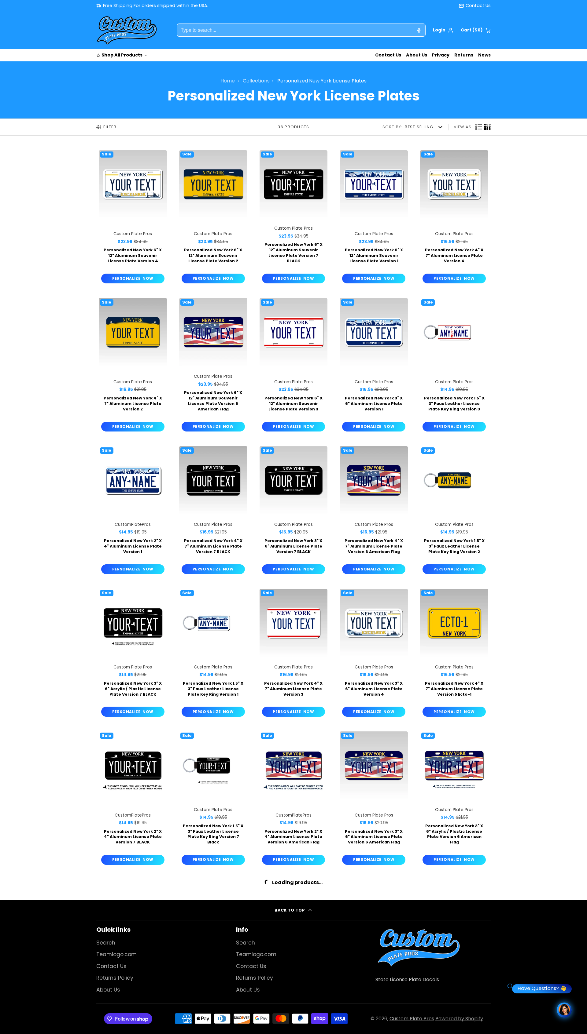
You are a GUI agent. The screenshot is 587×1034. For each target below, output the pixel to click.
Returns (463, 55)
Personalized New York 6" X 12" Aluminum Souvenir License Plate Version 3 (293, 366)
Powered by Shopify (459, 1018)
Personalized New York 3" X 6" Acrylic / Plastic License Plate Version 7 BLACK (132, 654)
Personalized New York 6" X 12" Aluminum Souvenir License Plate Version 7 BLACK (293, 218)
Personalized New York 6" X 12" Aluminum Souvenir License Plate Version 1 (373, 218)
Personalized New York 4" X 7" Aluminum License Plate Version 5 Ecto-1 (454, 654)
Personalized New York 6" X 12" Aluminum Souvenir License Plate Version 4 (132, 218)
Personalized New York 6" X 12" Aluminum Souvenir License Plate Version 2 (213, 218)
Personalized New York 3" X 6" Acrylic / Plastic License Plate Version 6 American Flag (454, 799)
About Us (416, 55)
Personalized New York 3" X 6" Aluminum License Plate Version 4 (373, 654)
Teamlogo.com (116, 954)
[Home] (126, 30)
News (484, 55)
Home (227, 80)
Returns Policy (114, 977)
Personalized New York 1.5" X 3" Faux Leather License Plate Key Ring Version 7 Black (213, 799)
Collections (256, 80)
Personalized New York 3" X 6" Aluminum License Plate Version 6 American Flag (373, 799)
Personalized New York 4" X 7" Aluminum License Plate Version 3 (293, 654)
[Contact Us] (475, 5)
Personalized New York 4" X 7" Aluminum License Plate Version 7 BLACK (213, 511)
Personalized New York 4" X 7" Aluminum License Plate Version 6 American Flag (373, 511)
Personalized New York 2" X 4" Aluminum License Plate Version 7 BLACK (132, 799)
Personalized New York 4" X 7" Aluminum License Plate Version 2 (132, 366)
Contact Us (388, 55)
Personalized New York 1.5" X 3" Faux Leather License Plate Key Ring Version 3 (454, 366)
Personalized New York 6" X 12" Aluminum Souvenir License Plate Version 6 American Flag (213, 366)
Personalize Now (132, 278)
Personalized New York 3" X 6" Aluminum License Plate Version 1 (373, 366)
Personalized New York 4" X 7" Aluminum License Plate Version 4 (454, 218)
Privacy (440, 55)
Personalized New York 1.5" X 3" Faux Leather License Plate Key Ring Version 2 (454, 511)
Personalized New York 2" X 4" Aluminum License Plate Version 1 (132, 511)
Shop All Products (122, 55)
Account (443, 30)
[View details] (418, 948)
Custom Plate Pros (411, 1018)
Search (105, 942)
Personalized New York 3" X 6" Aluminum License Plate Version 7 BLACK (293, 511)
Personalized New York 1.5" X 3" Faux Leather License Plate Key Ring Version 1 (213, 654)
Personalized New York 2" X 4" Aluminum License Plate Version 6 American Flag (293, 799)
